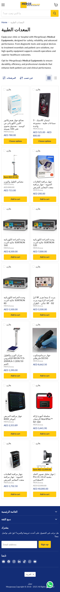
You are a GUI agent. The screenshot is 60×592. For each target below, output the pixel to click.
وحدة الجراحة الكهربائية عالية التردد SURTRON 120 (43, 242)
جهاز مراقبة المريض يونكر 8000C (13, 417)
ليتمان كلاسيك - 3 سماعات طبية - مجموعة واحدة (44, 123)
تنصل (30, 583)
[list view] (55, 78)
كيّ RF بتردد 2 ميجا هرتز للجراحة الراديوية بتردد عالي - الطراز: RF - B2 (44, 300)
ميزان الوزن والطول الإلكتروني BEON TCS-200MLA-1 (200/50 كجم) (14, 359)
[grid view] (49, 78)
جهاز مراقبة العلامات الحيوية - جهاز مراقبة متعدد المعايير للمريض (43, 184)
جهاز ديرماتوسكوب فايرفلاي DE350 (41, 356)
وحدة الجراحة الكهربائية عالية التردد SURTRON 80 (14, 300)
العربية (28, 574)
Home (4, 22)
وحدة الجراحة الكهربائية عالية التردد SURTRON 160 (14, 242)
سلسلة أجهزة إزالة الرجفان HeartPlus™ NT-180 (43, 419)
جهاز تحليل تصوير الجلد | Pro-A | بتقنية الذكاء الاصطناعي (44, 477)
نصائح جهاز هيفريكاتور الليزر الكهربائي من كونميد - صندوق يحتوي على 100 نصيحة (14, 124)
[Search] (55, 13)
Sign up (44, 544)
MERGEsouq (9, 132)
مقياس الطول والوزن (13, 181)
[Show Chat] (50, 584)
